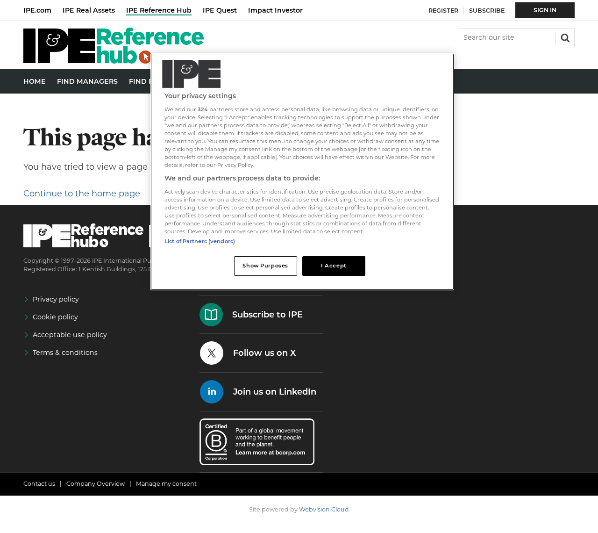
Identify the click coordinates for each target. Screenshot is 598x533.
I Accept (334, 265)
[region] (302, 171)
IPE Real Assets (89, 10)
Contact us (39, 483)
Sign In (545, 10)
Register (443, 10)
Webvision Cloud (324, 509)
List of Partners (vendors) (199, 241)
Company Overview (95, 483)
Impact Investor (275, 10)
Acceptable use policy (70, 335)
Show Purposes (265, 265)
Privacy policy (56, 299)
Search (564, 37)
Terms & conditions (65, 352)
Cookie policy (55, 317)
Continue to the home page (81, 193)
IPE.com (37, 10)
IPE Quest (220, 10)
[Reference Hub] (113, 61)
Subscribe (487, 10)
